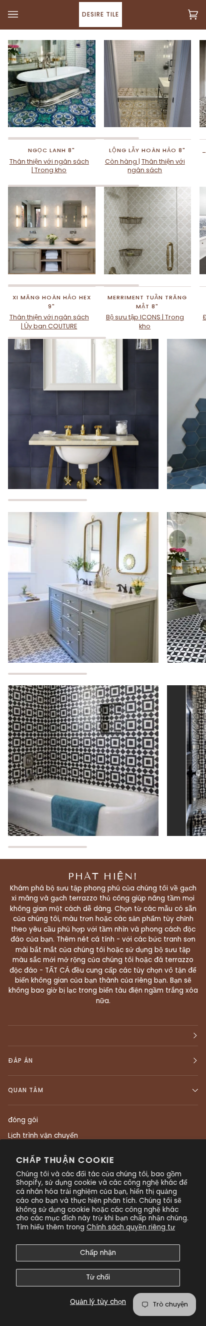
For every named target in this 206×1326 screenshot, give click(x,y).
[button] (103, 1035)
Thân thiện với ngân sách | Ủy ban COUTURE (49, 321)
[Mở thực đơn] (23, 14)
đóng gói (23, 1120)
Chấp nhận (98, 1252)
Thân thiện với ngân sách (156, 166)
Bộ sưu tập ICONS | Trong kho (145, 321)
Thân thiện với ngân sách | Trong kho (49, 166)
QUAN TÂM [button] (26, 1090)
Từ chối (98, 1277)
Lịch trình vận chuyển (43, 1135)
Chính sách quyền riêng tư (130, 1227)
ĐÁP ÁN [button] (20, 1060)
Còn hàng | (122, 161)
